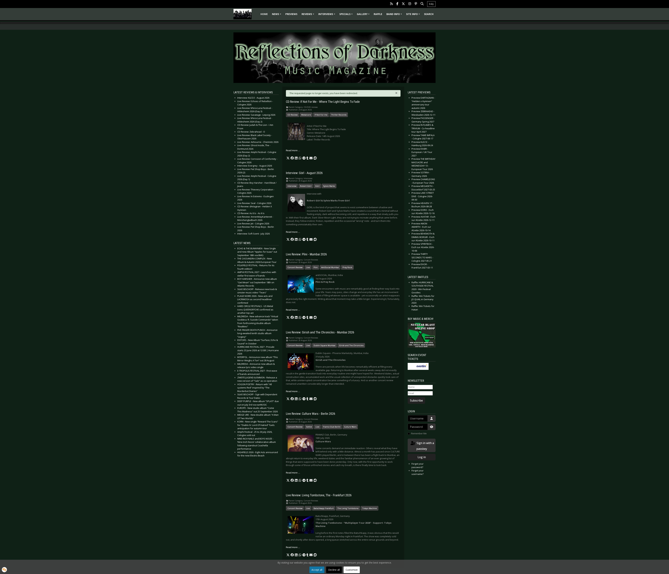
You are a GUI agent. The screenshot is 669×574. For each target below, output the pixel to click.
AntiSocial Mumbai (330, 267)
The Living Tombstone (348, 508)
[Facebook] (397, 4)
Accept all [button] (317, 569)
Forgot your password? (418, 465)
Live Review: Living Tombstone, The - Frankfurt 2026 (319, 495)
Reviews (308, 15)
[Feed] (391, 4)
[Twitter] (403, 4)
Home (264, 14)
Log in (422, 457)
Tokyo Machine (369, 508)
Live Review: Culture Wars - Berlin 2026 (310, 414)
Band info (394, 15)
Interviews (327, 15)
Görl (317, 186)
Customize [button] (352, 569)
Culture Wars (350, 426)
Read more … (293, 150)
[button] (288, 158)
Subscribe (416, 400)
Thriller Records (338, 114)
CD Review (292, 114)
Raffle (378, 14)
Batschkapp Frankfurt (324, 508)
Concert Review (294, 267)
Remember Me (419, 433)
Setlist (309, 426)
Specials (346, 15)
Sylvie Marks (329, 186)
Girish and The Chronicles (351, 345)
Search (428, 14)
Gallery (364, 15)
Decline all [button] (334, 569)
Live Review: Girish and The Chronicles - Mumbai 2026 (320, 332)
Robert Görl (306, 186)
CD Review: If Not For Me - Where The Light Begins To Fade (323, 102)
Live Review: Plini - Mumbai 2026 (306, 254)
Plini (316, 267)
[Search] (422, 4)
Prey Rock (347, 267)
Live (308, 267)
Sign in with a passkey (425, 446)
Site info (413, 15)
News (277, 15)
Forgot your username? (418, 472)
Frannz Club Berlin (331, 426)
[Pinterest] (416, 4)
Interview (291, 186)
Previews (291, 14)
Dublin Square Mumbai (324, 345)
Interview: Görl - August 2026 (304, 173)
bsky (431, 3)
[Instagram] (409, 4)
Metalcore (306, 114)
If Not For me (321, 114)
